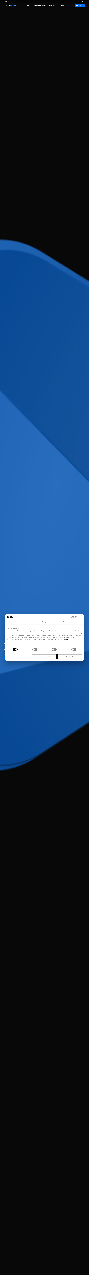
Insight (51, 5)
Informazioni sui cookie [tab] (70, 622)
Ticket (82, 1)
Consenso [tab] (18, 622)
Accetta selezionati (44, 657)
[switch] (34, 649)
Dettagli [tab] (44, 622)
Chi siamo (60, 5)
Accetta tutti (70, 657)
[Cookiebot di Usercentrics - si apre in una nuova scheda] (69, 617)
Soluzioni (28, 5)
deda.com (7, 1)
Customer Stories (40, 5)
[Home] (10, 5)
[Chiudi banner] (81, 616)
